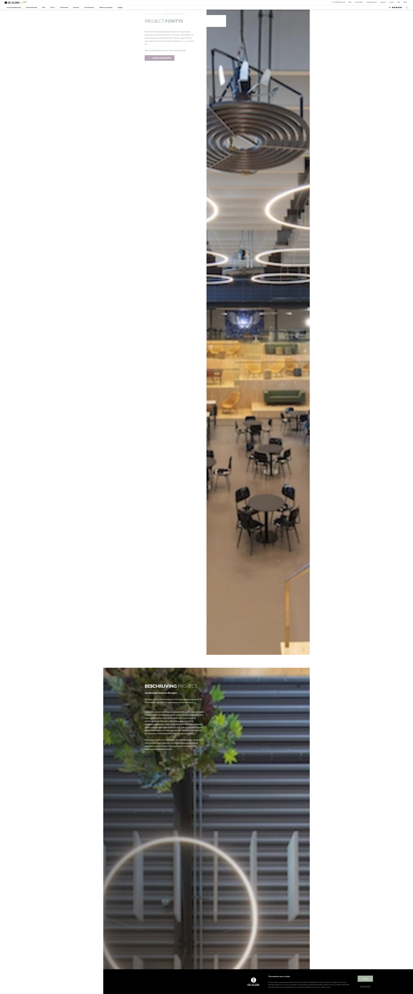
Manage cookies (365, 986)
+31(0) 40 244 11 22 (339, 2)
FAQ (399, 2)
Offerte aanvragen (105, 7)
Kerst (53, 7)
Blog (350, 2)
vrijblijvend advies (161, 58)
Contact (392, 2)
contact (184, 41)
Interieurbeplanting (14, 7)
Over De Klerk (359, 2)
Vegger (120, 7)
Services (76, 7)
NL (406, 2)
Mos (43, 7)
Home (147, 14)
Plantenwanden (31, 7)
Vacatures (383, 2)
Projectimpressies (371, 2)
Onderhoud (64, 7)
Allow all (365, 979)
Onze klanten (89, 7)
